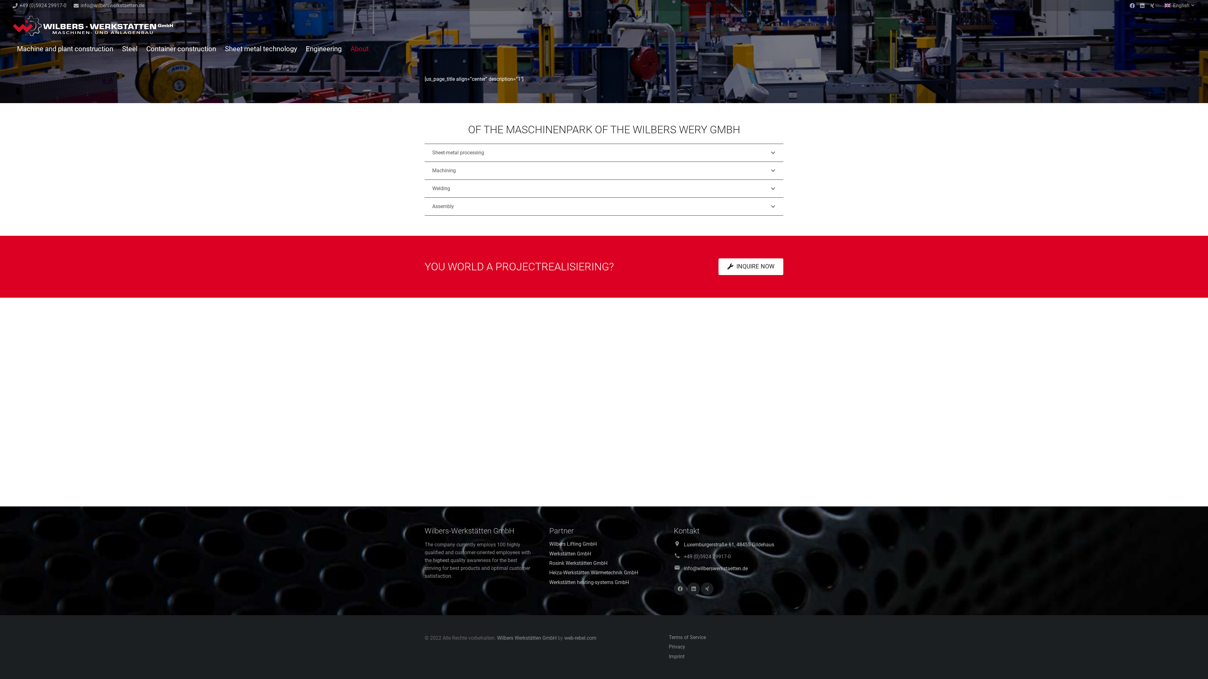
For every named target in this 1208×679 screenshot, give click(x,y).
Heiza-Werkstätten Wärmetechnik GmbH (593, 573)
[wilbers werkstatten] (93, 27)
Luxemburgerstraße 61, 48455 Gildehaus (729, 545)
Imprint (677, 657)
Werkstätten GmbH (570, 554)
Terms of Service (687, 637)
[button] (1180, 6)
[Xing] (1152, 6)
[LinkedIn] (1142, 6)
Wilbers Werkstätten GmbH (526, 638)
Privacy (677, 647)
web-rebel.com (580, 638)
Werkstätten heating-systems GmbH (589, 582)
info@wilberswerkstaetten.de (716, 568)
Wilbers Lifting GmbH (573, 544)
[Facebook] (1132, 6)
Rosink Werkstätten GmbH (578, 563)
